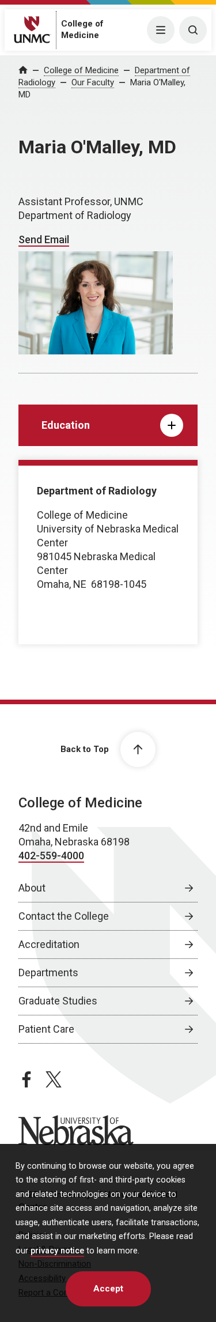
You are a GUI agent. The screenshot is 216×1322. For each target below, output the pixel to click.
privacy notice (57, 1251)
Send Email (43, 239)
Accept (108, 1288)
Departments (48, 972)
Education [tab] (65, 425)
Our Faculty (92, 82)
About (32, 888)
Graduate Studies (57, 1001)
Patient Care (46, 1029)
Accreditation (48, 944)
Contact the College (63, 916)
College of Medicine (81, 70)
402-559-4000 (51, 855)
